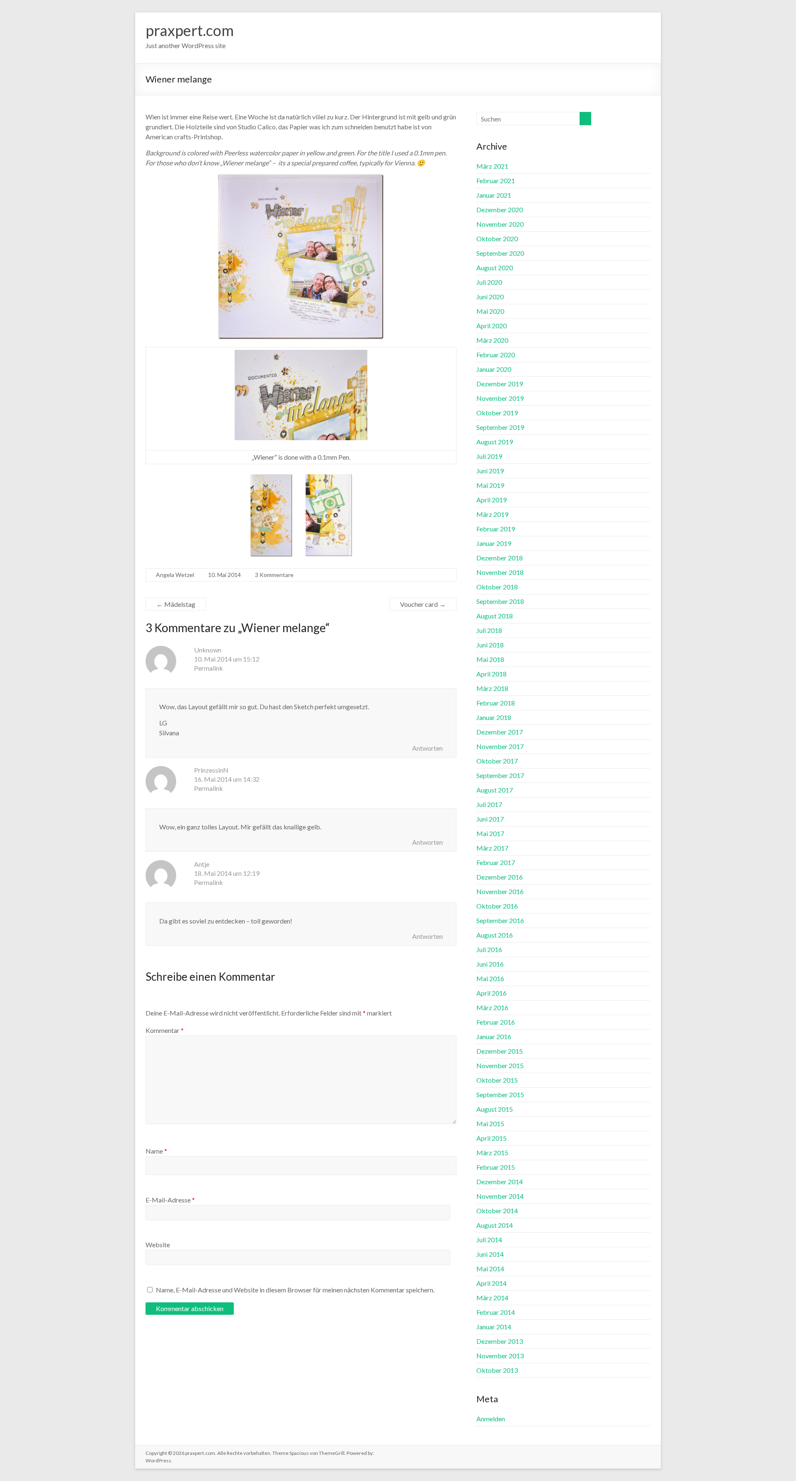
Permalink (208, 668)
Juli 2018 (489, 630)
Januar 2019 (493, 543)
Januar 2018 (493, 717)
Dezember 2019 (499, 384)
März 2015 (492, 1152)
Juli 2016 (489, 949)
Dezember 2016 (499, 877)
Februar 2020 (495, 355)
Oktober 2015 (497, 1080)
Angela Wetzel (175, 574)
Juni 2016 (490, 964)
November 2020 (500, 224)
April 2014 (491, 1283)
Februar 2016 (495, 1022)
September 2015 (500, 1094)
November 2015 (500, 1065)
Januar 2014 (493, 1327)
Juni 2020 (490, 297)
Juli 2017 (489, 804)
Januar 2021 (493, 195)
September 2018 (500, 601)
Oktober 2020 (497, 238)
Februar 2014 (495, 1312)
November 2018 (500, 572)
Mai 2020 (490, 311)
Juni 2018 (490, 645)
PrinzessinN (211, 770)
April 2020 (491, 326)
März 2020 (492, 340)
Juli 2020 (489, 282)
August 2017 (494, 790)
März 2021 (492, 166)
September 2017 (500, 775)
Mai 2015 (490, 1123)
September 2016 (500, 920)
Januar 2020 (493, 369)
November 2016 (500, 891)
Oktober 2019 (497, 413)
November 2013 (500, 1356)
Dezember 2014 (499, 1181)
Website (158, 1244)
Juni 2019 (490, 471)
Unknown (207, 650)
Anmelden (490, 1419)
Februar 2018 (495, 703)
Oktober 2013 (497, 1370)
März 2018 (492, 688)
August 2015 (494, 1109)
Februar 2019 (495, 529)
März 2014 (492, 1298)
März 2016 (492, 1007)
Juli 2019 (489, 456)
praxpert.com (190, 30)
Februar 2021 (495, 180)
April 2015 (491, 1138)
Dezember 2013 (499, 1341)
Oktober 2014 (497, 1210)
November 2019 (500, 398)
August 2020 (494, 267)
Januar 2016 (493, 1036)
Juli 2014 (489, 1239)
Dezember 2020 (499, 209)
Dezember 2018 (499, 558)
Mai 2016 (490, 978)
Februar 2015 (495, 1167)
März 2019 (492, 514)
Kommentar (165, 1030)
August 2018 (494, 616)
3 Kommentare (274, 574)
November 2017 (500, 746)
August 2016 (494, 935)
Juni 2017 (490, 819)
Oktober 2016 (497, 906)
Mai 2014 (490, 1269)
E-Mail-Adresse (170, 1200)
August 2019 (494, 442)
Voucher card (423, 604)
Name (156, 1151)
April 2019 (491, 500)
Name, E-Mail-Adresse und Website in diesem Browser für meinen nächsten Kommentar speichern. (295, 1290)
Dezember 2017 (499, 732)
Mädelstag (175, 604)
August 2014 (494, 1225)
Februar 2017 (495, 862)
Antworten (427, 748)
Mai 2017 (490, 833)
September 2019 (500, 427)
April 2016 (491, 993)
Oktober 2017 (497, 761)
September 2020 (500, 253)
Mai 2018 (490, 659)
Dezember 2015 (499, 1051)
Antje (201, 864)
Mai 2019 (490, 485)
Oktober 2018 (497, 587)
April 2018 (491, 674)
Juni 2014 (490, 1254)
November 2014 (500, 1196)
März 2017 (492, 848)
